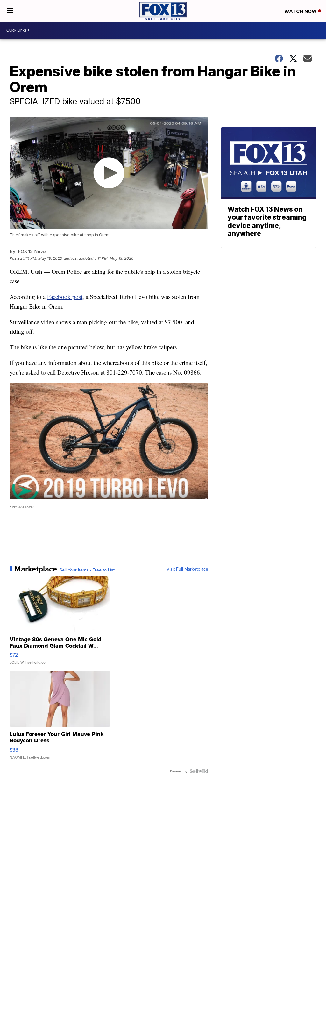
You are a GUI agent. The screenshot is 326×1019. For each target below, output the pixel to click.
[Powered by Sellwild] (199, 771)
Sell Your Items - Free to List (87, 570)
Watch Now (301, 11)
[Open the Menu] (10, 11)
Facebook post (64, 297)
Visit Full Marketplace (187, 569)
